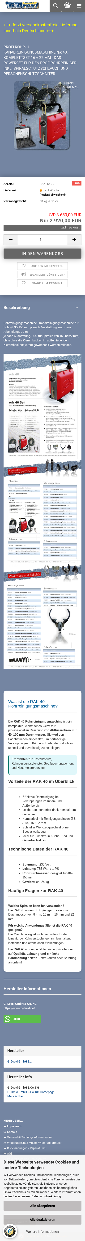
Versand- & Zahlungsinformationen (29, 1137)
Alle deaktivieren (42, 1220)
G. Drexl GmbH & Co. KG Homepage (31, 1092)
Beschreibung (17, 307)
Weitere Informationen (42, 1231)
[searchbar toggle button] (55, 6)
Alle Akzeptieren (42, 1206)
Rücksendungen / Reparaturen (26, 1148)
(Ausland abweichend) (53, 194)
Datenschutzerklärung (46, 1196)
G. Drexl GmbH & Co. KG (71, 87)
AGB (10, 1153)
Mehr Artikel (15, 1096)
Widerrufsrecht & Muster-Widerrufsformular (34, 1142)
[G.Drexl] (20, 6)
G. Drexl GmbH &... (19, 1061)
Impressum (14, 1126)
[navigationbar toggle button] (79, 6)
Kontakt (12, 1132)
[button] (11, 239)
